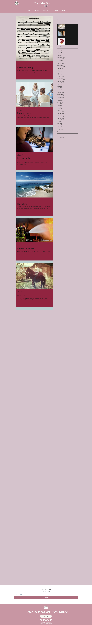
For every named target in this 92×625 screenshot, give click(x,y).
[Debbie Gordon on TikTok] (48, 620)
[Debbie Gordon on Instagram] (46, 620)
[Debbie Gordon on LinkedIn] (51, 620)
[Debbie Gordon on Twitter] (44, 620)
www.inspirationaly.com (47, 622)
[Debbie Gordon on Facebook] (41, 620)
